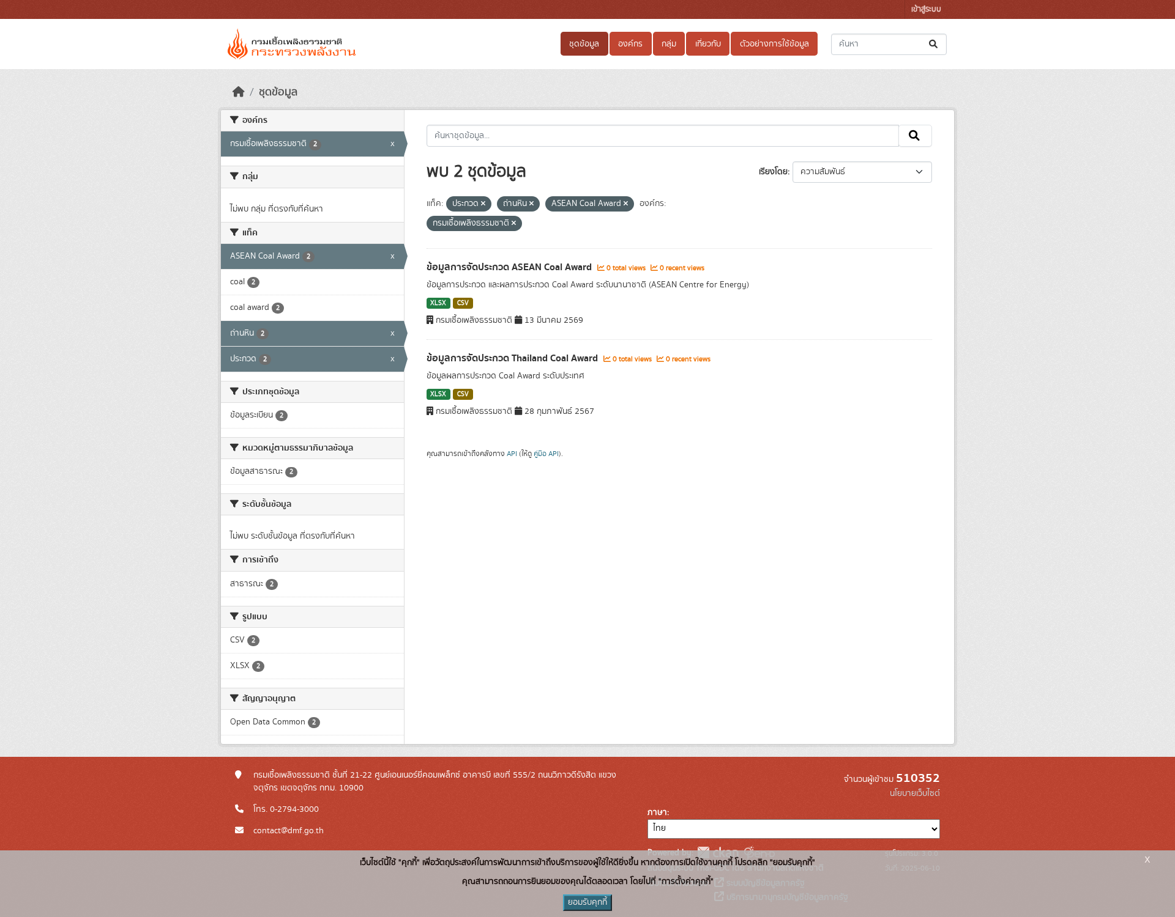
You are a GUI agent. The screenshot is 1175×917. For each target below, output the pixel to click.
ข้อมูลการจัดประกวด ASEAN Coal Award (510, 267)
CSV (463, 303)
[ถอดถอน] (483, 204)
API (512, 453)
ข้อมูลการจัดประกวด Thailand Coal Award (513, 358)
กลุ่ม (669, 44)
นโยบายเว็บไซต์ (915, 793)
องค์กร (630, 44)
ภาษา (657, 812)
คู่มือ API (546, 453)
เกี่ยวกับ (708, 44)
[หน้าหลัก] (239, 92)
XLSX (438, 303)
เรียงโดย (773, 172)
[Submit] (934, 44)
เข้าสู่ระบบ (926, 9)
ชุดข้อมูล (584, 44)
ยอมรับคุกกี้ (587, 902)
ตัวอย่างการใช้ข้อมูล (774, 44)
